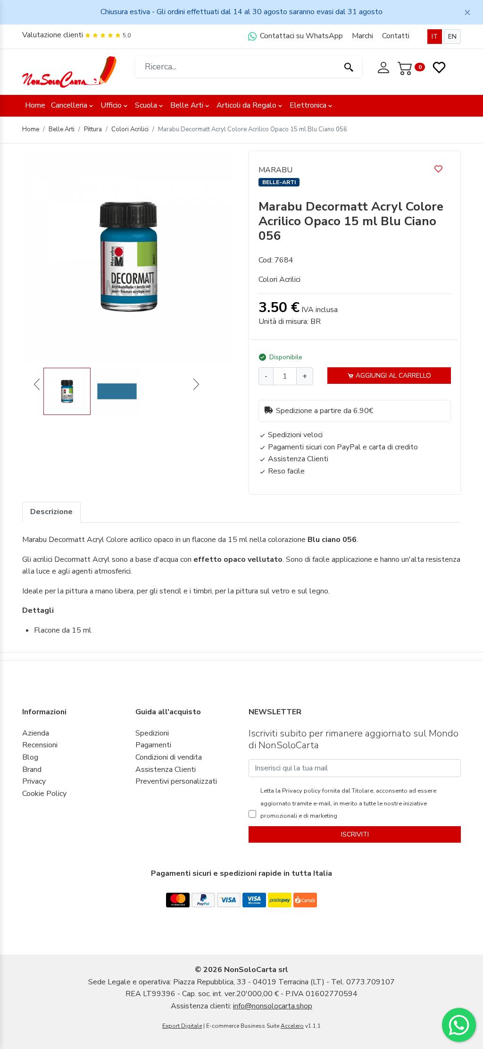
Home (35, 105)
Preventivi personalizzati (176, 781)
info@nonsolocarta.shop (272, 1006)
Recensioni (40, 745)
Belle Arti (186, 105)
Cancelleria (69, 105)
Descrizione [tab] (51, 512)
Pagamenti (153, 745)
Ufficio (111, 105)
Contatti (395, 36)
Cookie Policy (44, 793)
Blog (30, 757)
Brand (32, 769)
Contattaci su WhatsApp (300, 36)
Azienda (35, 733)
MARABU (275, 170)
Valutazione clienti (52, 35)
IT (435, 36)
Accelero (292, 1026)
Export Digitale (182, 1026)
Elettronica (308, 105)
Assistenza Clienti (165, 769)
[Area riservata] (384, 66)
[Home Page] (69, 71)
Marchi (362, 36)
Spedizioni (152, 733)
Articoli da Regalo (246, 105)
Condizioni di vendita (168, 757)
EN (452, 36)
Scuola (146, 105)
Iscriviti (355, 834)
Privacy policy (301, 791)
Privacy (34, 781)
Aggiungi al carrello (392, 375)
